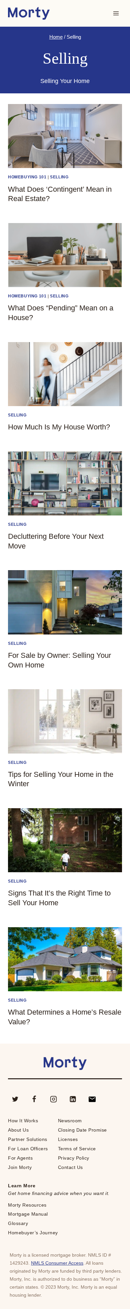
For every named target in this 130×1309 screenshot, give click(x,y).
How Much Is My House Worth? (59, 427)
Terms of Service (77, 1148)
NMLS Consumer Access (57, 1263)
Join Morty (20, 1167)
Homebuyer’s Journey (33, 1232)
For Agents (20, 1158)
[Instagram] (54, 1099)
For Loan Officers (28, 1148)
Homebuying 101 (27, 177)
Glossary (18, 1223)
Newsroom (70, 1120)
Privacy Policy (73, 1158)
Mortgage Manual (28, 1214)
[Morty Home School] (29, 13)
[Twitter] (15, 1099)
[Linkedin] (73, 1099)
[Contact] (92, 1099)
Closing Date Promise (82, 1130)
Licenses (68, 1139)
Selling (59, 177)
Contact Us (70, 1167)
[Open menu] (116, 13)
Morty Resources (27, 1205)
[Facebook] (34, 1099)
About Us (18, 1130)
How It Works (23, 1120)
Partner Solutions (27, 1139)
